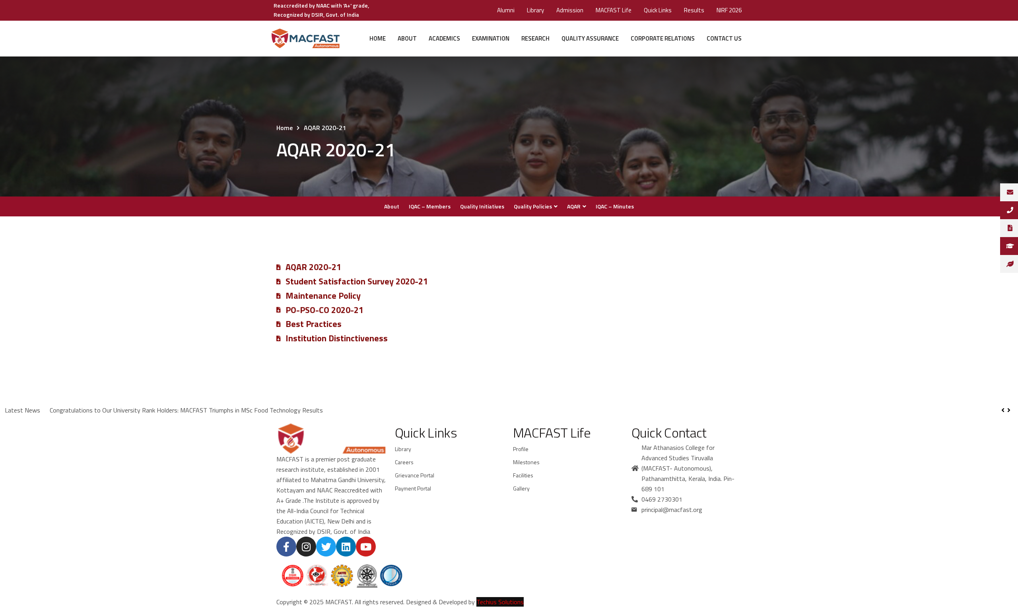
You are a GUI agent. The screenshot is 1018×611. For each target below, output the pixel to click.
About (407, 38)
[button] (1008, 410)
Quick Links (658, 10)
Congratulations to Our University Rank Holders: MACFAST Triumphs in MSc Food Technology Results (186, 410)
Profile (520, 449)
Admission (569, 10)
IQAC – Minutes (615, 206)
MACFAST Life (613, 10)
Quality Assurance (590, 38)
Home (377, 38)
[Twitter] (326, 547)
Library (535, 10)
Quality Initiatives (482, 206)
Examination (490, 38)
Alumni (506, 10)
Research (535, 38)
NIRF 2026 (729, 10)
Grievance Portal (414, 475)
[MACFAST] (305, 39)
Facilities (523, 475)
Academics (444, 38)
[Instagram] (306, 547)
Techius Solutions (500, 602)
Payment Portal (413, 488)
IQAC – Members (430, 206)
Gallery (521, 488)
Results (694, 10)
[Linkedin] (346, 547)
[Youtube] (366, 547)
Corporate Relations (663, 38)
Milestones (526, 462)
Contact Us (724, 38)
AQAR (574, 206)
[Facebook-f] (286, 547)
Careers (404, 462)
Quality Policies (533, 206)
